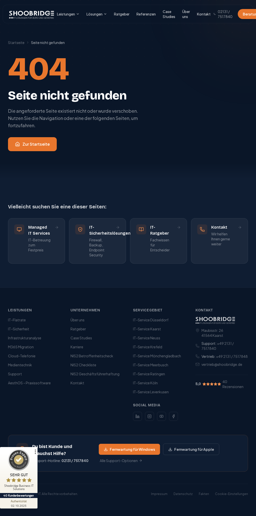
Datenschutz (183, 494)
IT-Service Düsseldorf (150, 320)
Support (15, 374)
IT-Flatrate (17, 320)
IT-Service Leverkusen (151, 392)
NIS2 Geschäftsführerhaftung (95, 374)
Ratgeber (122, 14)
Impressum (159, 494)
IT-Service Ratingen (149, 374)
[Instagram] (149, 416)
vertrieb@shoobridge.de (222, 364)
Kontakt (203, 14)
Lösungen (94, 14)
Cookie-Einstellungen (231, 494)
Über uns (186, 14)
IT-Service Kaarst (147, 329)
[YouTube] (161, 416)
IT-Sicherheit (18, 329)
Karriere (76, 347)
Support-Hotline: (60, 460)
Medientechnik (20, 365)
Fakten (204, 494)
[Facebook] (173, 416)
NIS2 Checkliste (83, 365)
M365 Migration (21, 347)
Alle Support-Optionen (119, 460)
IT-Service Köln (145, 383)
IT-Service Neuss (146, 338)
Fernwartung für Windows (132, 449)
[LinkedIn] (137, 416)
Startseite (16, 42)
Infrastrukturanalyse (24, 338)
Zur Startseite (36, 144)
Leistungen (66, 14)
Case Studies (169, 14)
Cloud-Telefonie (22, 356)
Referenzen (146, 14)
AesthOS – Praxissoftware (29, 383)
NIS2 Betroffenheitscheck (91, 356)
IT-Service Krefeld (147, 347)
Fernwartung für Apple (194, 449)
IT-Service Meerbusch (150, 365)
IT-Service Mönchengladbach (157, 356)
